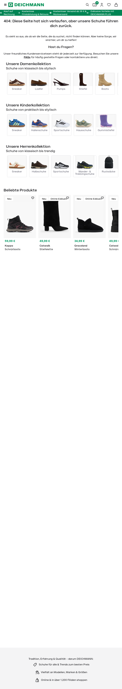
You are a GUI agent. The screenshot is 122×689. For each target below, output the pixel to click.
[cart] (116, 4)
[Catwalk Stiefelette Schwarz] (54, 223)
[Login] (101, 4)
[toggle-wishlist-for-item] (33, 198)
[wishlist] (109, 4)
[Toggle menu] (5, 5)
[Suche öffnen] (87, 4)
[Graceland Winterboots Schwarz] (89, 223)
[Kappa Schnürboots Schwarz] (20, 223)
